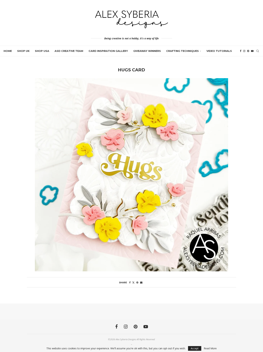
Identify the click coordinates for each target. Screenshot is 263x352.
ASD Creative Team (69, 51)
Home (8, 51)
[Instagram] (244, 51)
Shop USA (42, 51)
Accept (195, 348)
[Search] (257, 51)
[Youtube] (252, 51)
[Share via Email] (141, 282)
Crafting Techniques (182, 51)
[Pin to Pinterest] (137, 282)
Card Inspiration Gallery (108, 51)
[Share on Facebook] (129, 282)
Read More (210, 348)
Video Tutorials (219, 51)
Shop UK (23, 51)
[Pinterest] (248, 51)
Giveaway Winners (147, 51)
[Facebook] (240, 51)
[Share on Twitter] (133, 282)
